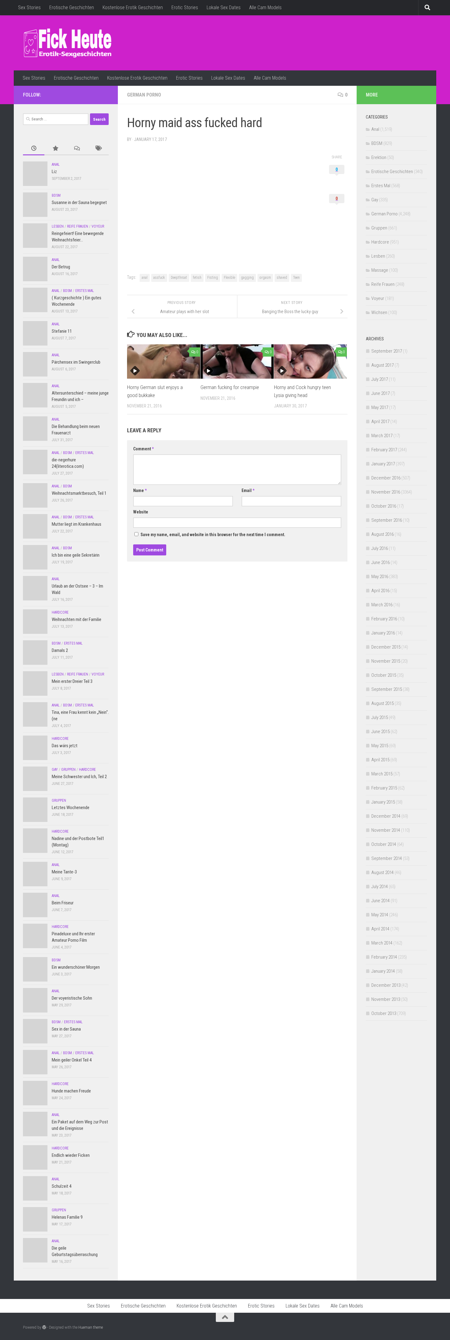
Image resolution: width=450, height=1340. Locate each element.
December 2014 (385, 816)
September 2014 (386, 858)
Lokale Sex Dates (224, 7)
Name (140, 490)
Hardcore (60, 612)
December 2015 (385, 647)
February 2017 (384, 449)
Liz (54, 171)
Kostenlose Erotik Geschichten (133, 7)
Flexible (229, 277)
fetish (197, 277)
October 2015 (383, 675)
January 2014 (383, 971)
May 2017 (379, 407)
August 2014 (382, 872)
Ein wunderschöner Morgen (76, 967)
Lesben (58, 226)
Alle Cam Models (265, 7)
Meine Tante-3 (64, 872)
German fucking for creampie (230, 387)
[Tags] (98, 148)
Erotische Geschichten (71, 7)
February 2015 (384, 788)
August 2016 (382, 534)
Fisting (212, 277)
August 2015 (382, 703)
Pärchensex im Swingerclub (76, 362)
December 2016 (385, 478)
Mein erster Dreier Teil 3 (72, 681)
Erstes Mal (84, 291)
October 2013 (383, 1013)
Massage (379, 270)
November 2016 (385, 492)
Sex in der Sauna (66, 1029)
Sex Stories (29, 7)
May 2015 (379, 745)
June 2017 (380, 393)
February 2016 (384, 619)
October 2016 (383, 506)
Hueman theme (90, 1327)
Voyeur (98, 226)
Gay (55, 769)
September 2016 (386, 520)
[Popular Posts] (55, 148)
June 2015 (380, 731)
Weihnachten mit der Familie (76, 619)
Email (248, 490)
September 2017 (386, 351)
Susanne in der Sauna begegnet (79, 202)
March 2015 (381, 774)
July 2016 (379, 548)
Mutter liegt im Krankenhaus (76, 524)
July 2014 (379, 886)
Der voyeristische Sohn (72, 998)
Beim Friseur (62, 903)
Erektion (378, 157)
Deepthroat (179, 277)
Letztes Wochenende (70, 807)
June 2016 (380, 562)
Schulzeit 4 (61, 1186)
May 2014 (379, 915)
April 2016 (380, 590)
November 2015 (385, 661)
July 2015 (379, 717)
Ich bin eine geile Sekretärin (75, 555)
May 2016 (379, 576)
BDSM (56, 195)
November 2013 (385, 999)
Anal (56, 164)
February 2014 (384, 957)
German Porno (144, 95)
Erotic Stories (184, 7)
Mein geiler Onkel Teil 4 (72, 1060)
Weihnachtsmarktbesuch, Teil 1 (79, 493)
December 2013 (385, 985)
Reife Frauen (77, 226)
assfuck (159, 277)
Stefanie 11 (62, 331)
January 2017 (383, 464)
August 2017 (382, 365)
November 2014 (385, 830)
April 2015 (380, 760)
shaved (282, 277)
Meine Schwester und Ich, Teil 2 (79, 776)
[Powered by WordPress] (44, 1327)
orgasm (265, 277)
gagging (247, 277)
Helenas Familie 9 (67, 1217)
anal (145, 277)
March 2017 (381, 435)
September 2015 (386, 689)
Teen (296, 277)
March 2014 (381, 943)
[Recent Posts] (33, 148)
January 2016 (383, 633)
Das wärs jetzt (64, 745)
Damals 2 (60, 650)
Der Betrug (61, 267)
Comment (143, 448)
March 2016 (381, 605)
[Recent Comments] (76, 148)
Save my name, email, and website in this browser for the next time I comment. (213, 534)
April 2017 (380, 421)
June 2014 (380, 900)
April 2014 (380, 929)
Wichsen (379, 312)
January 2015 (383, 802)
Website (140, 511)
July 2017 (379, 379)
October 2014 (383, 844)
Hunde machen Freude (71, 1091)
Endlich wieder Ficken (71, 1155)
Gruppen (68, 769)
